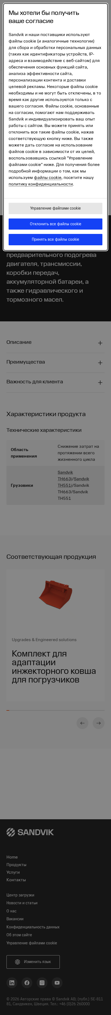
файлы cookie (47, 177)
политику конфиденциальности (41, 184)
